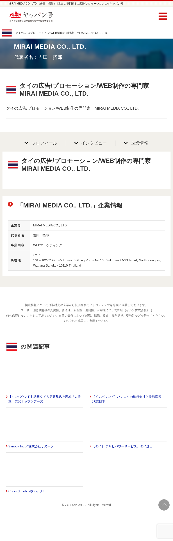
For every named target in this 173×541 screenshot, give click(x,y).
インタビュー (94, 143)
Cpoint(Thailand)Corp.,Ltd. (27, 491)
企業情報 (139, 143)
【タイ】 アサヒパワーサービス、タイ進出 (122, 446)
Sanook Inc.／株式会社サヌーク (31, 446)
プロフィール (44, 143)
